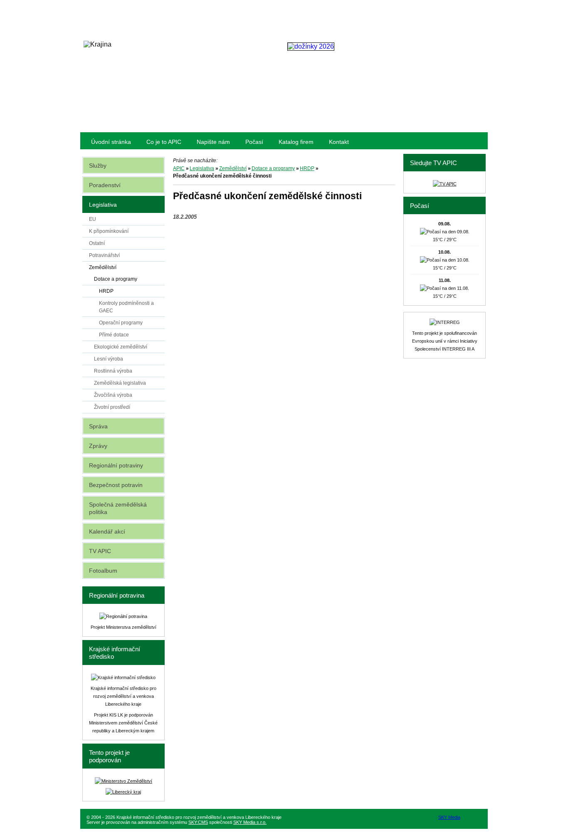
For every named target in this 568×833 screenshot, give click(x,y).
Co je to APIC (163, 141)
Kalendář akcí (107, 531)
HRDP (307, 168)
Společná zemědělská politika (118, 508)
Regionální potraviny (116, 465)
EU (92, 219)
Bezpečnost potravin (116, 485)
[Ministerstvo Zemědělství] (123, 781)
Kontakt (339, 141)
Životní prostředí (112, 407)
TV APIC (100, 551)
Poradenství (105, 185)
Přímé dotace (114, 334)
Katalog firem (296, 141)
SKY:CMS (198, 822)
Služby (97, 165)
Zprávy (98, 445)
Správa (98, 426)
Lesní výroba (108, 358)
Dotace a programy (273, 168)
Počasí (254, 141)
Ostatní (97, 243)
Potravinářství (104, 255)
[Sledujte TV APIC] (445, 183)
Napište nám (213, 141)
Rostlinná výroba (113, 370)
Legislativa (202, 168)
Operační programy (121, 322)
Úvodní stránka (111, 141)
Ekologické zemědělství (120, 346)
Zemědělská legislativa (120, 383)
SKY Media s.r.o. (250, 822)
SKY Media (449, 817)
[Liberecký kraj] (123, 791)
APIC (179, 168)
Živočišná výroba (113, 395)
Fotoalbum (103, 570)
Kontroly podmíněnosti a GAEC (126, 307)
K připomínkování (108, 231)
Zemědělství (233, 168)
